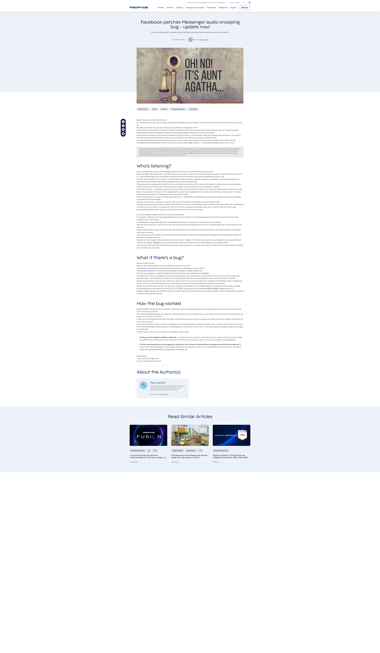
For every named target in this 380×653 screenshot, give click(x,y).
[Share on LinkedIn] (123, 129)
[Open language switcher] (249, 2)
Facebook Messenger (178, 109)
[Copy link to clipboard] (123, 121)
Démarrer (244, 8)
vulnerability (193, 109)
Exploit (154, 109)
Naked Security (143, 109)
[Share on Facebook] (123, 133)
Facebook (164, 109)
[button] (234, 2)
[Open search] (244, 2)
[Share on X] (123, 125)
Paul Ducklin (204, 39)
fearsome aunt (175, 327)
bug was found (145, 271)
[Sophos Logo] (139, 8)
